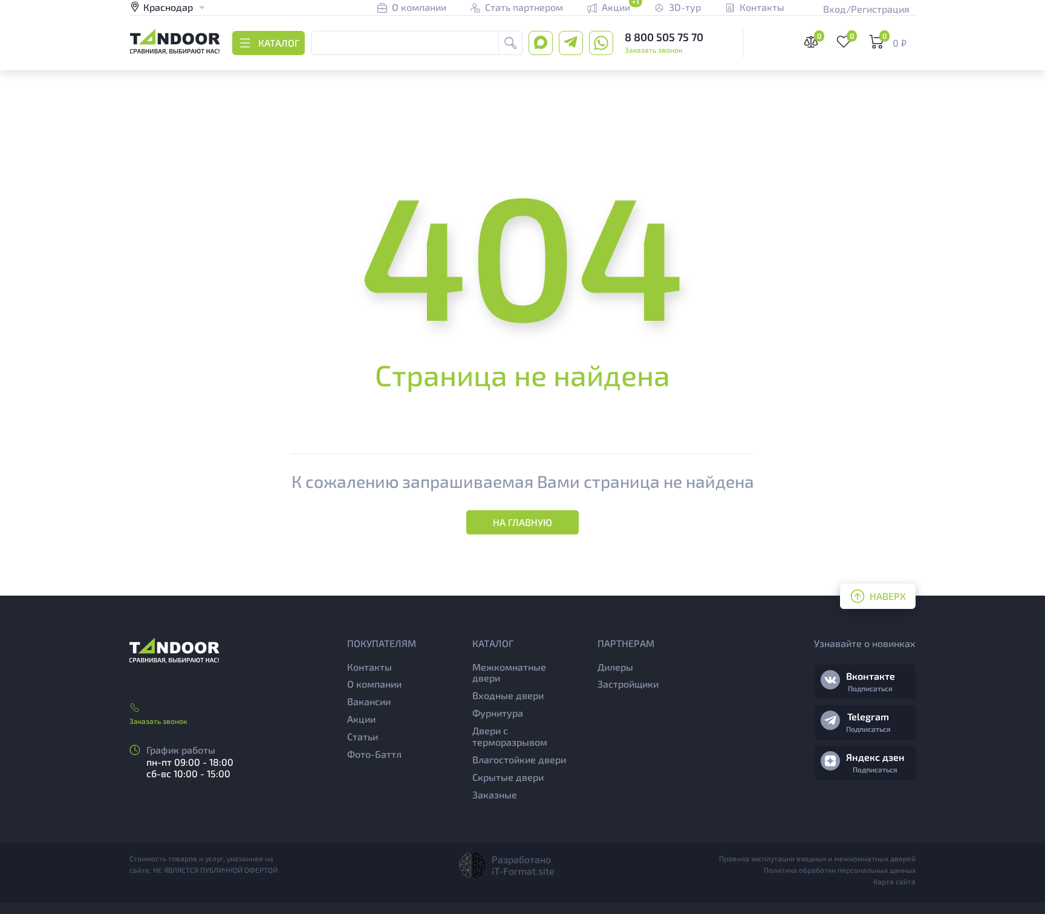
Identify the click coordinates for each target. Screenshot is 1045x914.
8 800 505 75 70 (664, 37)
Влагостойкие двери (519, 759)
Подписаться (870, 688)
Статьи (362, 736)
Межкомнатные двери (509, 672)
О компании (374, 683)
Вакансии (369, 701)
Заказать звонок (653, 49)
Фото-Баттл (374, 754)
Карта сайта (894, 881)
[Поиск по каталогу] (510, 43)
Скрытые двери (508, 777)
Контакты (369, 666)
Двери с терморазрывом (509, 736)
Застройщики (628, 683)
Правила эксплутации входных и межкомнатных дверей (817, 858)
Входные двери (508, 695)
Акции (361, 719)
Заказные (494, 794)
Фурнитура (497, 712)
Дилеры (615, 666)
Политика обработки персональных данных (840, 870)
